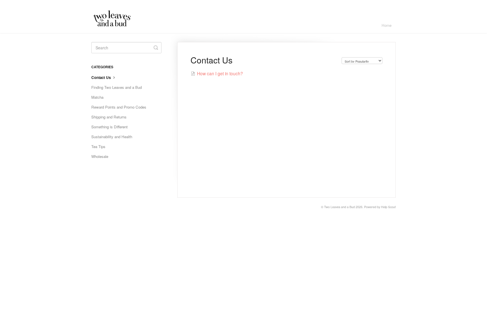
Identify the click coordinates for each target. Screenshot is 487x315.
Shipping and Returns (109, 117)
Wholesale (99, 156)
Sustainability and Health (111, 136)
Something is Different (109, 126)
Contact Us (101, 77)
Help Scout (388, 207)
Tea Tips (98, 146)
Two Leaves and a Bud (339, 207)
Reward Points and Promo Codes (118, 107)
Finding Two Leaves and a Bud (116, 87)
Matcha (97, 97)
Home (386, 25)
